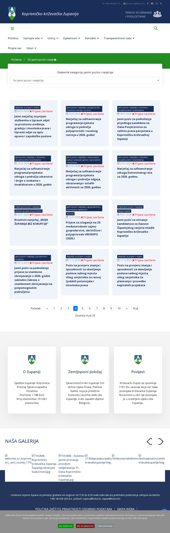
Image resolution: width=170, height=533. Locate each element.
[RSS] (161, 3)
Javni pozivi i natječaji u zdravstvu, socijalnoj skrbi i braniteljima (133, 108)
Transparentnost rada (117, 38)
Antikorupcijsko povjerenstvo (28, 211)
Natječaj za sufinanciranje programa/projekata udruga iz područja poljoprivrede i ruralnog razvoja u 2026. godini (83, 127)
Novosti (70, 213)
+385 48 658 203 (59, 498)
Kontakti (90, 38)
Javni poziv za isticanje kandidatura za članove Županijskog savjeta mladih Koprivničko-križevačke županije (135, 228)
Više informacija (105, 525)
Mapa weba (125, 509)
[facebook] (147, 3)
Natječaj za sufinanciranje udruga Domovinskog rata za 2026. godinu (135, 172)
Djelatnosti (70, 38)
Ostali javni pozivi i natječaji (27, 207)
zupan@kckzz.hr (110, 498)
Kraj (135, 308)
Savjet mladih (124, 211)
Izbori (29, 48)
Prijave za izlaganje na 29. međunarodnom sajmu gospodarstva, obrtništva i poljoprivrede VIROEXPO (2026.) (83, 230)
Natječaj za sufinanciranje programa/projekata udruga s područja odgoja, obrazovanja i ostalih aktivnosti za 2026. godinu (83, 179)
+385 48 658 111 (112, 3)
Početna (13, 38)
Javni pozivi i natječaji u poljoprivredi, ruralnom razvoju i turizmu (83, 108)
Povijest (138, 371)
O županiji (32, 371)
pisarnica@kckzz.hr (135, 3)
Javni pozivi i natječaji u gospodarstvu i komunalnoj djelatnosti (84, 208)
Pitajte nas (14, 48)
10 (119, 308)
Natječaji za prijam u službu (27, 107)
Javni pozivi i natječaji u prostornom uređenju (31, 257)
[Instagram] (157, 3)
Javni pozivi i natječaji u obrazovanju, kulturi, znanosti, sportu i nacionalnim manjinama (83, 160)
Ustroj (51, 38)
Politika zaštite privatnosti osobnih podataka (73, 509)
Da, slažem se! (65, 525)
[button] (160, 441)
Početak (36, 308)
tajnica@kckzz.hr (92, 498)
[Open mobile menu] (11, 28)
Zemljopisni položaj (85, 371)
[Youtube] (152, 3)
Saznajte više (31, 38)
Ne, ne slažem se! (85, 525)
